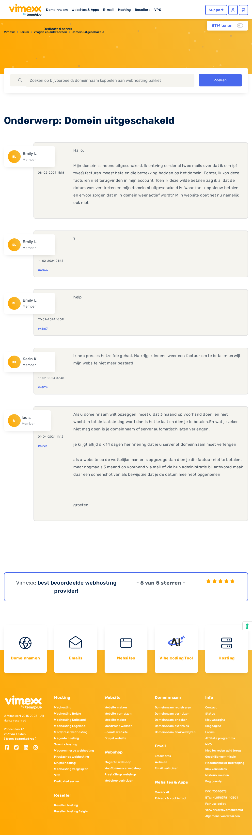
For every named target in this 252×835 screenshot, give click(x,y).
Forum (210, 732)
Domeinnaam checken (171, 719)
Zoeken (220, 80)
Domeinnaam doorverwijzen (175, 732)
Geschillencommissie (220, 756)
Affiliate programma (220, 738)
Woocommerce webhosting (74, 750)
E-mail (108, 10)
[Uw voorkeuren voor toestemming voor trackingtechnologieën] (247, 626)
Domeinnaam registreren (173, 707)
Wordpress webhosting (70, 732)
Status (210, 713)
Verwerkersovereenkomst (224, 810)
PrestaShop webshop (120, 774)
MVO (208, 744)
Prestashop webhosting (71, 756)
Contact (211, 707)
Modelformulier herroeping (224, 763)
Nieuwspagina (215, 719)
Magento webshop (118, 762)
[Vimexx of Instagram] (37, 748)
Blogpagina (213, 726)
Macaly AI (162, 792)
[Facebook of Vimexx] (9, 748)
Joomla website (116, 732)
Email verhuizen (166, 768)
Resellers (142, 10)
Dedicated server (58, 29)
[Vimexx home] (23, 8)
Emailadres (163, 756)
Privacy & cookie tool (170, 798)
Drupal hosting (64, 763)
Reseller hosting (66, 805)
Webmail (161, 762)
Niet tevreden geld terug (223, 750)
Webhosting (62, 707)
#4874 (43, 387)
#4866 (43, 270)
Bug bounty (213, 781)
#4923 (42, 446)
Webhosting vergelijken (71, 769)
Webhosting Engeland (69, 726)
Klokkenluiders (216, 769)
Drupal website (115, 738)
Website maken (116, 707)
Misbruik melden (217, 775)
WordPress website (118, 726)
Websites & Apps (85, 10)
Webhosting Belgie (67, 713)
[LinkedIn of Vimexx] (28, 748)
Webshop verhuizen (119, 780)
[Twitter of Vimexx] (18, 748)
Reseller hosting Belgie (71, 811)
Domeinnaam (57, 10)
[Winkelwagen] (243, 10)
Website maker (115, 719)
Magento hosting (66, 738)
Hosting (124, 10)
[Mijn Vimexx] (233, 10)
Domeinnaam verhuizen (172, 713)
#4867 (43, 328)
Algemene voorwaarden (222, 816)
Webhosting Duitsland (70, 719)
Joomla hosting (65, 744)
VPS (157, 10)
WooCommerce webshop (123, 768)
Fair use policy (215, 803)
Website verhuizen (118, 713)
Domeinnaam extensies (172, 726)
